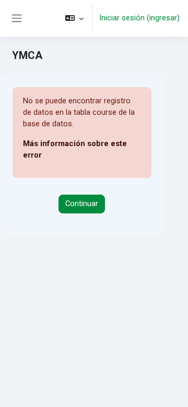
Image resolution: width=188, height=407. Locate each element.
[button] (74, 18)
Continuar (81, 203)
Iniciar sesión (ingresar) (139, 17)
